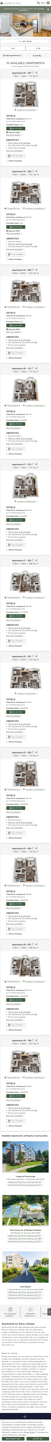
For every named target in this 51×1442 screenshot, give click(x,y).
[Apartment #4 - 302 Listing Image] (25, 193)
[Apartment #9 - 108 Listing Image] (25, 1062)
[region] (25, 1430)
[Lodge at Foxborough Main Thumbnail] (25, 1157)
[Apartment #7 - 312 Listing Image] (25, 486)
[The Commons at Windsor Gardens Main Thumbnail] (25, 1210)
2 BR (38, 48)
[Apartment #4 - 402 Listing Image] (25, 291)
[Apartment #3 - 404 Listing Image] (25, 870)
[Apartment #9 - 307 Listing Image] (25, 94)
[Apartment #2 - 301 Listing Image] (25, 678)
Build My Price (17, 128)
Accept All (38, 1439)
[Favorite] (33, 72)
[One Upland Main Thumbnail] (25, 1267)
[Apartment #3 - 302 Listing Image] (25, 774)
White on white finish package (20, 244)
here (24, 1435)
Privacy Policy (29, 1432)
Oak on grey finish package (19, 143)
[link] (36, 145)
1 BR (13, 48)
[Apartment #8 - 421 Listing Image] (25, 966)
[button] (38, 3)
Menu (43, 3)
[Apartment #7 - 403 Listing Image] (25, 582)
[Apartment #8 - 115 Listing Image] (25, 390)
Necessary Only (13, 1439)
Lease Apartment (17, 156)
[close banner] (48, 9)
